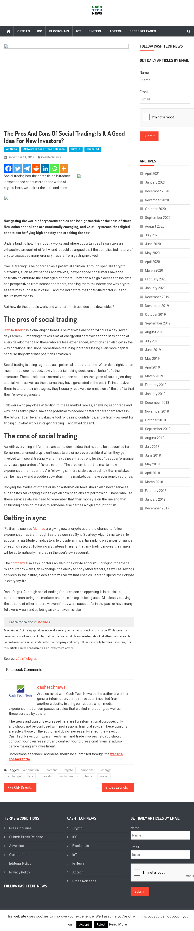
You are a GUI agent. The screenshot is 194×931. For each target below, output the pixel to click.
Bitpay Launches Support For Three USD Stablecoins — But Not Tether (120, 787)
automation (31, 770)
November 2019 (157, 306)
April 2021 (152, 173)
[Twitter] (17, 168)
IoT (78, 31)
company (18, 563)
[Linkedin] (45, 168)
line (30, 776)
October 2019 (155, 314)
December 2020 (157, 191)
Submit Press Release (26, 837)
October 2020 (155, 209)
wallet (104, 776)
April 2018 (152, 473)
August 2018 (154, 438)
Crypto (23, 31)
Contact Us (17, 855)
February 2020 (156, 279)
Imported (93, 149)
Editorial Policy (20, 863)
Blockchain (59, 31)
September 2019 (158, 323)
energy (105, 770)
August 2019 (154, 332)
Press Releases (142, 31)
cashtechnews (51, 157)
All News (11, 149)
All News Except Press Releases (44, 149)
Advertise (16, 846)
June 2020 (153, 244)
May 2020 (152, 253)
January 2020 (155, 288)
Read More (118, 924)
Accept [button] (84, 924)
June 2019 (153, 350)
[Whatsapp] (54, 168)
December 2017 (157, 508)
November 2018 (157, 411)
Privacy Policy (19, 872)
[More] (64, 168)
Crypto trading (15, 330)
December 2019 (157, 297)
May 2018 (152, 464)
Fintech (95, 31)
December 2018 (157, 403)
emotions (87, 770)
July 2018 (152, 447)
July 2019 (152, 341)
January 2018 (155, 499)
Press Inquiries (20, 828)
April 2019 (152, 367)
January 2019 (155, 394)
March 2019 (154, 376)
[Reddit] (36, 168)
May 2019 (152, 358)
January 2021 (155, 182)
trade (88, 776)
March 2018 (154, 482)
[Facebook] (8, 168)
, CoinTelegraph (28, 659)
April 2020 (152, 262)
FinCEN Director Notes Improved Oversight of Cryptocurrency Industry (23, 787)
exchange (14, 776)
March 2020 (154, 270)
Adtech (116, 31)
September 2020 (158, 218)
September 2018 (158, 429)
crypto (68, 770)
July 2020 (152, 235)
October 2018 (155, 420)
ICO (39, 31)
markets (46, 776)
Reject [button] (101, 924)
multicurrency (68, 776)
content (51, 770)
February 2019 (156, 385)
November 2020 (157, 200)
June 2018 (153, 455)
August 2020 (154, 226)
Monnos (39, 529)
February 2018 (156, 491)
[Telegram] (27, 168)
